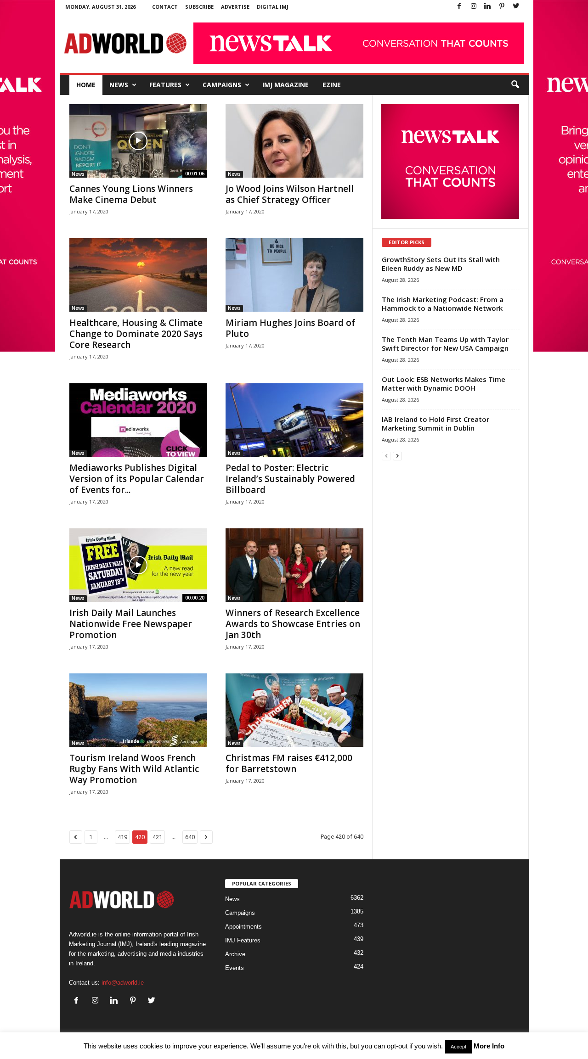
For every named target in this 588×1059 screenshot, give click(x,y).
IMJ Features (242, 940)
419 (122, 837)
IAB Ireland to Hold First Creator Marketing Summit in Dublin (435, 423)
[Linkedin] (487, 6)
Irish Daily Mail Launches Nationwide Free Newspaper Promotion (130, 624)
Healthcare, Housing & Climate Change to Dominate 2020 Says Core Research (136, 334)
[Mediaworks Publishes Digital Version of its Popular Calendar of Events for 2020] (138, 420)
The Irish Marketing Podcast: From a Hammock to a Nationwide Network (442, 304)
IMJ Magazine (285, 84)
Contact (165, 6)
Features (165, 84)
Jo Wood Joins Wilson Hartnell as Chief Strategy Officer (290, 194)
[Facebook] (459, 6)
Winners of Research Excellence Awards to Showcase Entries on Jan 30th (293, 624)
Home (86, 84)
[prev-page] (386, 455)
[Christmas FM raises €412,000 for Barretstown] (294, 710)
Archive (235, 954)
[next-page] (397, 455)
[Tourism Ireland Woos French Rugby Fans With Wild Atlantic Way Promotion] (138, 710)
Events (234, 967)
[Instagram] (473, 6)
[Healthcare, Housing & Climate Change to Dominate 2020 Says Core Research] (138, 275)
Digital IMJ (272, 6)
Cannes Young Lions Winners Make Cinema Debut (131, 194)
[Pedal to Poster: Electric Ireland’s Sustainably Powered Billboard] (294, 420)
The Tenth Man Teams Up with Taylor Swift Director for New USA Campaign (445, 344)
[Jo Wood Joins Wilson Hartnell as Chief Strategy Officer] (294, 141)
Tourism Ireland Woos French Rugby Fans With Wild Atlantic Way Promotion (134, 769)
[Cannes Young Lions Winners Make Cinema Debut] (138, 141)
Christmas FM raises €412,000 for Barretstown (289, 763)
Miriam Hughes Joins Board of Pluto (290, 328)
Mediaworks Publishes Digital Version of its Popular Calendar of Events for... (136, 479)
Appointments (243, 926)
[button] (515, 85)
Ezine (331, 84)
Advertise (235, 6)
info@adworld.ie (123, 982)
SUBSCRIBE (199, 6)
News (118, 84)
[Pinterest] (502, 6)
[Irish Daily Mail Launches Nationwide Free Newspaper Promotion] (138, 565)
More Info (489, 1046)
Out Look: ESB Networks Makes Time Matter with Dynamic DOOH (443, 383)
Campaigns (222, 84)
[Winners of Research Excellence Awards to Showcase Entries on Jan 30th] (294, 565)
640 (190, 837)
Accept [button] (458, 1046)
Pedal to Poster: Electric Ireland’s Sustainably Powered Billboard (290, 479)
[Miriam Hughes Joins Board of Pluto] (294, 275)
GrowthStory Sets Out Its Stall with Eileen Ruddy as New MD (441, 264)
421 (157, 837)
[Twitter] (516, 6)
